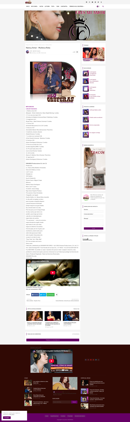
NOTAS (41, 6)
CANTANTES (64, 6)
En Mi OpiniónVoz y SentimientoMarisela (94, 81)
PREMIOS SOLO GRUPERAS (76, 6)
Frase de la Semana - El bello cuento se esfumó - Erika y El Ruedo (97, 391)
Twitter (43, 294)
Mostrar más (76, 308)
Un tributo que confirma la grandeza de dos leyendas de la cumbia (52, 324)
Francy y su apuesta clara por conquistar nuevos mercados (34, 323)
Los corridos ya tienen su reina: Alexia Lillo (40, 382)
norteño (36, 44)
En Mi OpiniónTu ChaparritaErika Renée (93, 73)
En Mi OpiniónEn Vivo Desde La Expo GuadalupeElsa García (94, 96)
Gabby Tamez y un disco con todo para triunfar (64, 393)
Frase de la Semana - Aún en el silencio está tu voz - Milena (40, 402)
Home (46, 416)
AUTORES (47, 6)
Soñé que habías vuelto (95, 110)
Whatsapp (51, 294)
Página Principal (29, 44)
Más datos (11, 414)
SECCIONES (34, 6)
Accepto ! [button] (7, 417)
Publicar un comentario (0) (53, 340)
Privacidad (70, 416)
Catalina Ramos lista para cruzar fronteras (70, 323)
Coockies (63, 416)
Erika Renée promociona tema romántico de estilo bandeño (97, 405)
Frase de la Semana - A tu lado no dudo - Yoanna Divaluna (97, 398)
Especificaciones (54, 416)
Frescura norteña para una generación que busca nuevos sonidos (97, 383)
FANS (57, 6)
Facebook (36, 294)
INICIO (28, 6)
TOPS (52, 6)
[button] (103, 6)
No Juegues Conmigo (95, 133)
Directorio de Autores (80, 416)
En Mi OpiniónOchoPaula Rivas (93, 89)
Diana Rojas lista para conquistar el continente (39, 395)
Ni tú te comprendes (95, 125)
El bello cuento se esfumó (96, 117)
